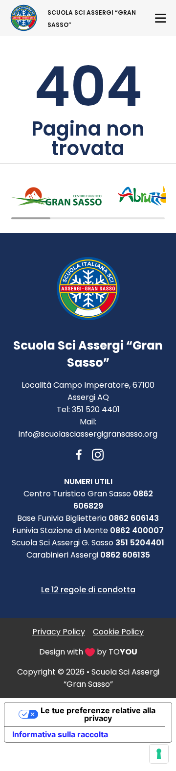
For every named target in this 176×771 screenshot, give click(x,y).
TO (123, 651)
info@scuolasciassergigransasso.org (88, 434)
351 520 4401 (96, 409)
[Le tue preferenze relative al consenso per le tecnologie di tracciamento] (159, 754)
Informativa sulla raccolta (60, 734)
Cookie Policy (118, 631)
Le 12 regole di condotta (88, 589)
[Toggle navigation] (160, 18)
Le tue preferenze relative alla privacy (98, 714)
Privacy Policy (58, 631)
